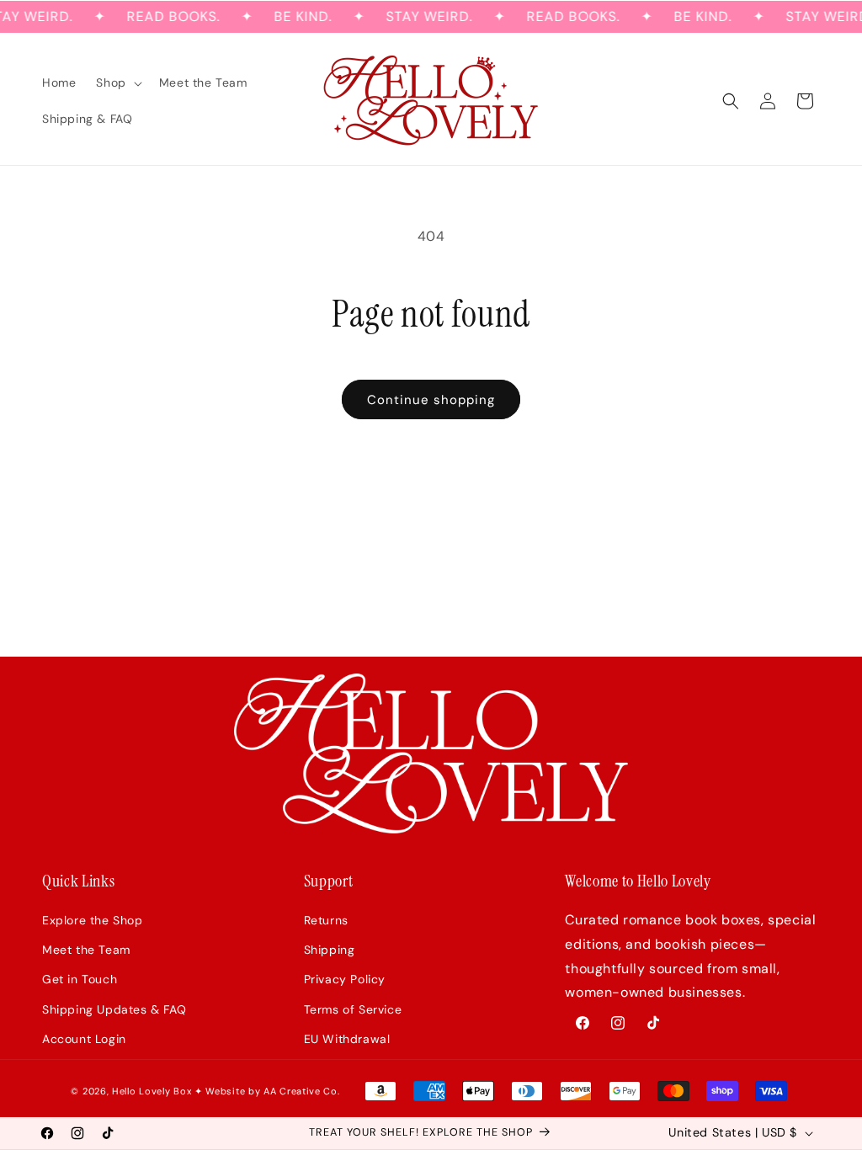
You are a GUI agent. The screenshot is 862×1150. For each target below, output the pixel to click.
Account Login (84, 1038)
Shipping (329, 949)
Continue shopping (431, 399)
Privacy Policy (345, 979)
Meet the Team (86, 949)
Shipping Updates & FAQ (114, 1009)
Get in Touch (79, 979)
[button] (117, 82)
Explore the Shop (92, 920)
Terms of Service (353, 1009)
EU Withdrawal (347, 1038)
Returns (326, 920)
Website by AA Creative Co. (272, 1091)
